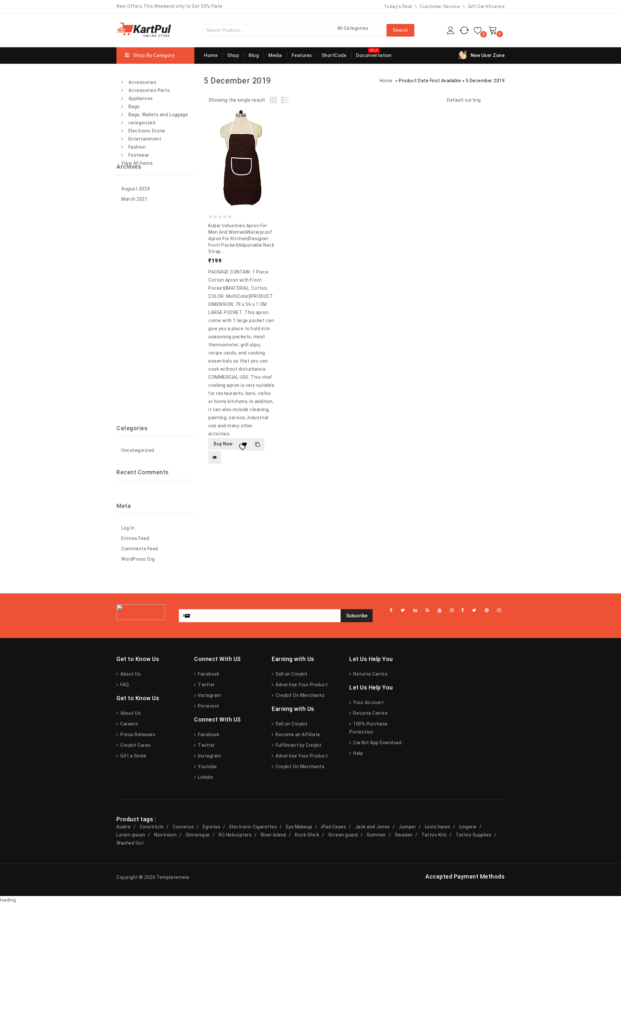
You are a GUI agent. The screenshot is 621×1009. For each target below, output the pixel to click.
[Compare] (257, 444)
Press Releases (137, 734)
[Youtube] (440, 610)
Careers (128, 723)
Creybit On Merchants (299, 695)
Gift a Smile (132, 755)
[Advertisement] (155, 314)
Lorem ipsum (131, 834)
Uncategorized (137, 450)
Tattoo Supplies (474, 834)
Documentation (374, 55)
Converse (183, 826)
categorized (142, 122)
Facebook (208, 674)
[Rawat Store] (143, 29)
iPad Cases (333, 826)
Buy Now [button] (223, 443)
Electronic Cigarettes (253, 826)
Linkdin (205, 777)
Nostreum (165, 834)
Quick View (214, 457)
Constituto (152, 826)
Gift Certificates (486, 6)
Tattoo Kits (434, 834)
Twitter (206, 684)
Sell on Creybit (291, 674)
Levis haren (438, 826)
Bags (134, 106)
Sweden (404, 834)
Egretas (212, 826)
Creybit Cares (135, 745)
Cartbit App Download (376, 742)
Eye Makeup (299, 826)
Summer (376, 834)
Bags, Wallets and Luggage (158, 114)
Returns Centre (369, 674)
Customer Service (440, 6)
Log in (127, 528)
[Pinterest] (487, 610)
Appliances (140, 98)
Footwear (138, 155)
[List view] (285, 101)
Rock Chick (307, 834)
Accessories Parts (149, 90)
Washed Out (130, 843)
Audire (123, 826)
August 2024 (135, 188)
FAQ (124, 684)
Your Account (368, 702)
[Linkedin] (415, 610)
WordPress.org (138, 559)
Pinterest (208, 706)
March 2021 (134, 199)
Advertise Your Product (301, 684)
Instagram (209, 695)
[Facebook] (462, 610)
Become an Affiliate (297, 734)
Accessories (142, 82)
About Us (130, 674)
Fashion (137, 147)
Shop (233, 55)
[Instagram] (499, 610)
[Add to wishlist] (244, 444)
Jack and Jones (372, 826)
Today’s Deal (398, 6)
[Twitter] (474, 610)
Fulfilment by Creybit (298, 745)
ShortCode (334, 55)
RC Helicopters (235, 834)
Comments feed (139, 548)
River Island (273, 834)
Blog (254, 55)
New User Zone (488, 55)
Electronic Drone (146, 130)
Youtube (207, 766)
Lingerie (468, 826)
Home (211, 55)
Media (275, 55)
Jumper (407, 826)
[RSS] (427, 610)
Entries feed (135, 538)
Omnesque (198, 834)
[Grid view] (274, 101)
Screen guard (343, 834)
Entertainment (144, 138)
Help (357, 753)
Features (302, 55)
